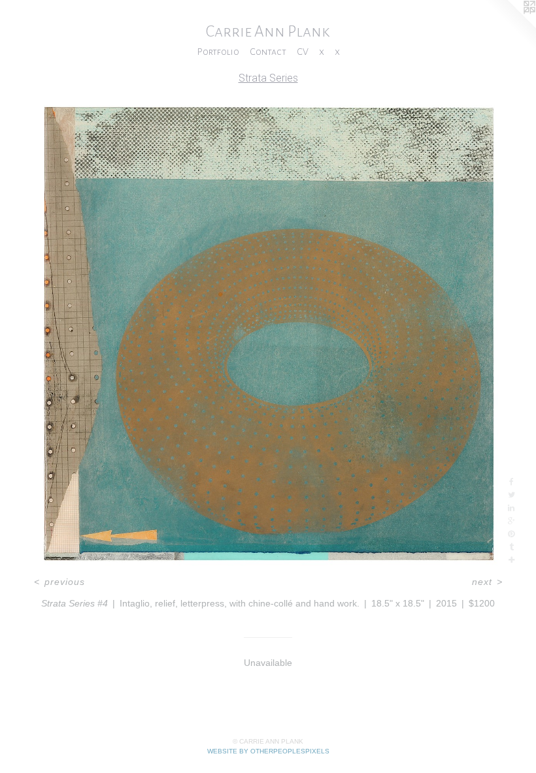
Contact (268, 51)
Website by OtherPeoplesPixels (268, 751)
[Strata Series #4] (268, 333)
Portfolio (218, 51)
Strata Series (268, 78)
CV (303, 51)
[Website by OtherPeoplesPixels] (510, 26)
